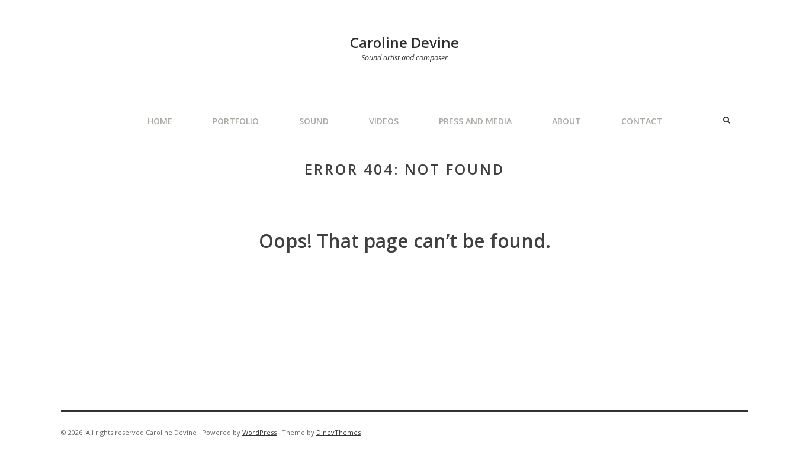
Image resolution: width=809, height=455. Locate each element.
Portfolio (236, 121)
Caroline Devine (404, 42)
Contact (641, 121)
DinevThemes (338, 432)
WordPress (259, 432)
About (566, 121)
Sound (314, 121)
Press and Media (475, 121)
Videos (384, 121)
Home (159, 121)
